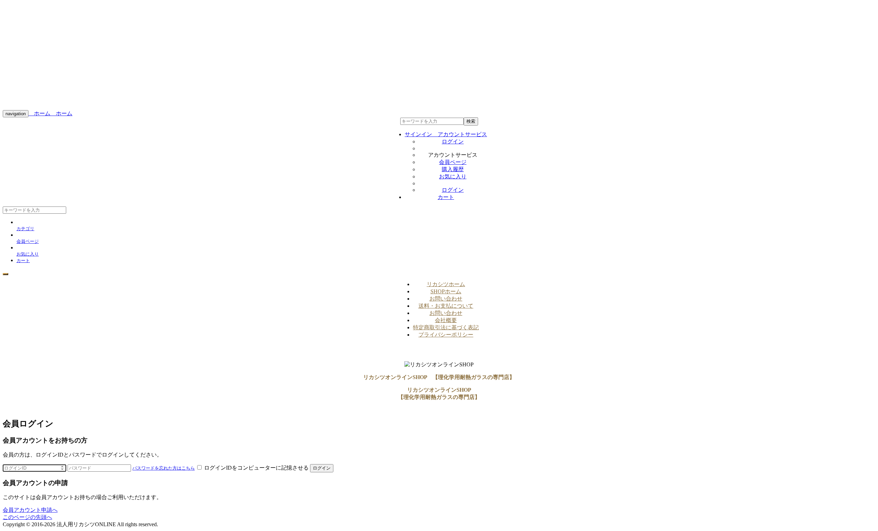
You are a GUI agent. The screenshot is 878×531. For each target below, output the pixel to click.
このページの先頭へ (27, 517)
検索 (470, 121)
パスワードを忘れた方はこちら (163, 468)
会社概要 (446, 320)
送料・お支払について (445, 306)
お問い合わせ (445, 299)
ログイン (453, 141)
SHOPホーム (445, 291)
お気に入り (452, 176)
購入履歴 (453, 169)
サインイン (446, 134)
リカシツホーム (446, 284)
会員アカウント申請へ (30, 510)
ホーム (39, 113)
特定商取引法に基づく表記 (446, 327)
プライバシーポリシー (445, 335)
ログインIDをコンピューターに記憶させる (256, 468)
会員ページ (452, 162)
